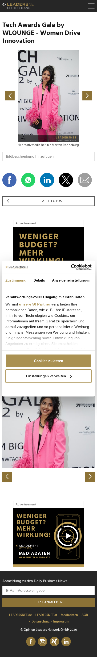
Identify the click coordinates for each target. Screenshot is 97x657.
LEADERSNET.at (46, 615)
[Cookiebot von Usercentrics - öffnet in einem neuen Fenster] (71, 267)
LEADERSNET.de (20, 615)
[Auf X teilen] (66, 180)
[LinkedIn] (66, 641)
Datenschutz (41, 621)
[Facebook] (31, 641)
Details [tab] (39, 280)
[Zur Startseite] (19, 5)
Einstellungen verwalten (46, 376)
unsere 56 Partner (34, 304)
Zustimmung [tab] (15, 280)
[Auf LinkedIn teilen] (47, 180)
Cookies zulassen (48, 361)
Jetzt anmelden (48, 602)
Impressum (61, 621)
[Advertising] (48, 537)
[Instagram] (42, 641)
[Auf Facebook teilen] (9, 180)
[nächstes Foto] (71, 96)
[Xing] (54, 641)
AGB (84, 615)
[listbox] (48, 437)
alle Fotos (52, 201)
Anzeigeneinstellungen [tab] (71, 280)
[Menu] (91, 6)
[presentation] (7, 477)
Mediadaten (69, 615)
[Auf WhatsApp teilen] (28, 180)
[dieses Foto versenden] (85, 180)
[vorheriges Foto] (25, 96)
